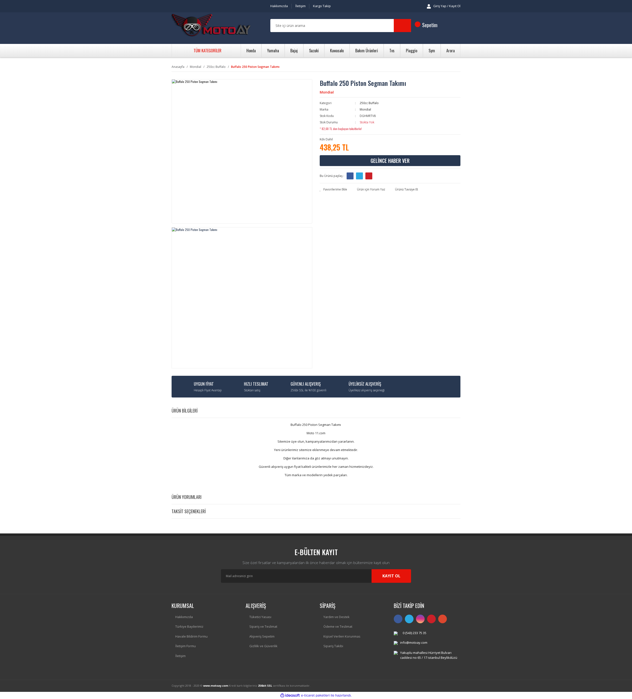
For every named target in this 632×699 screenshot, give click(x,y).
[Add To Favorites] (333, 189)
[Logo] (211, 26)
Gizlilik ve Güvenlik (263, 646)
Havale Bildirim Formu (191, 636)
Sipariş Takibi (333, 646)
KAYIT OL (391, 576)
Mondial (327, 92)
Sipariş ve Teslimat (263, 626)
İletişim (300, 6)
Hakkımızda (279, 6)
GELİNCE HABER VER (390, 160)
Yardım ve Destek (336, 617)
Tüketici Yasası (260, 617)
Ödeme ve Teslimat (337, 626)
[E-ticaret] (315, 695)
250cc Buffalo (369, 103)
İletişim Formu (185, 646)
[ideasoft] (290, 695)
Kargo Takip (322, 6)
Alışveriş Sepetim (262, 636)
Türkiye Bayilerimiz (189, 626)
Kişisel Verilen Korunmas (341, 636)
